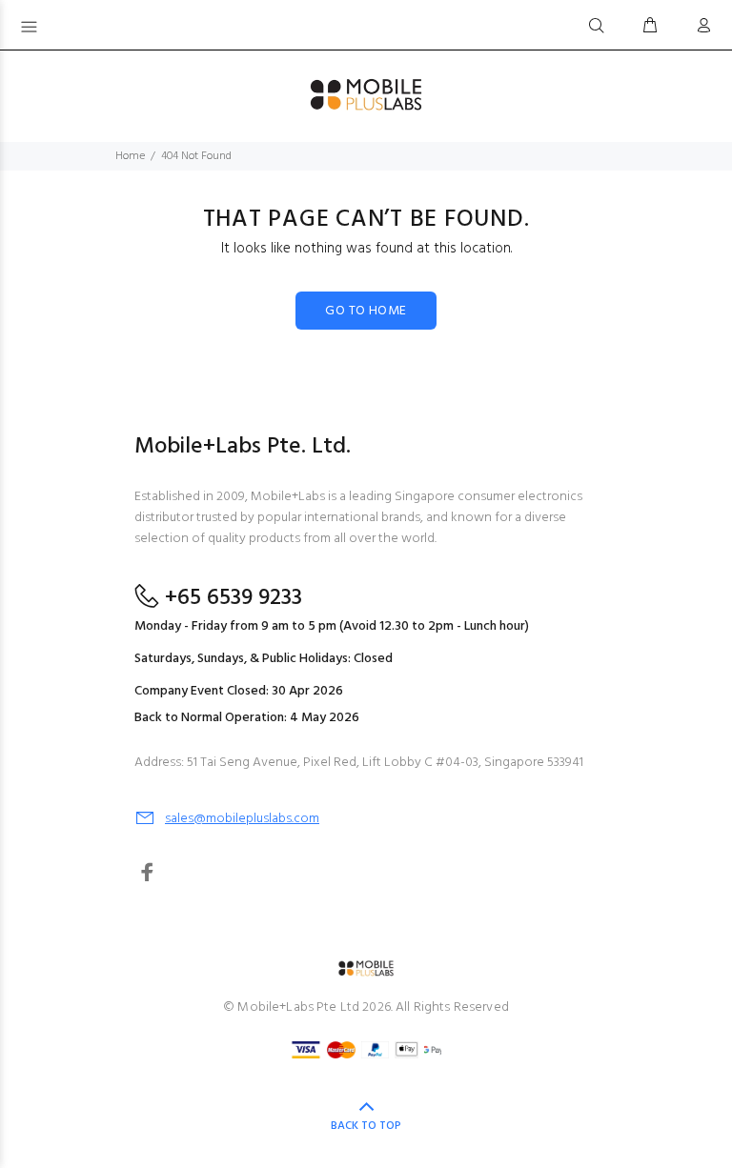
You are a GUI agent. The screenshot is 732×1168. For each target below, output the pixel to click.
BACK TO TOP (366, 1126)
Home (130, 156)
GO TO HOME (365, 311)
